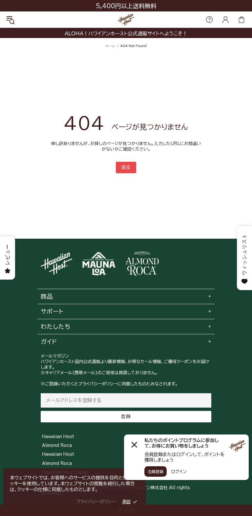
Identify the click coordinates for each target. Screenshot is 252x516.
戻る (126, 167)
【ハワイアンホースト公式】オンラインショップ (126, 20)
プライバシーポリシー (96, 502)
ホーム (110, 45)
